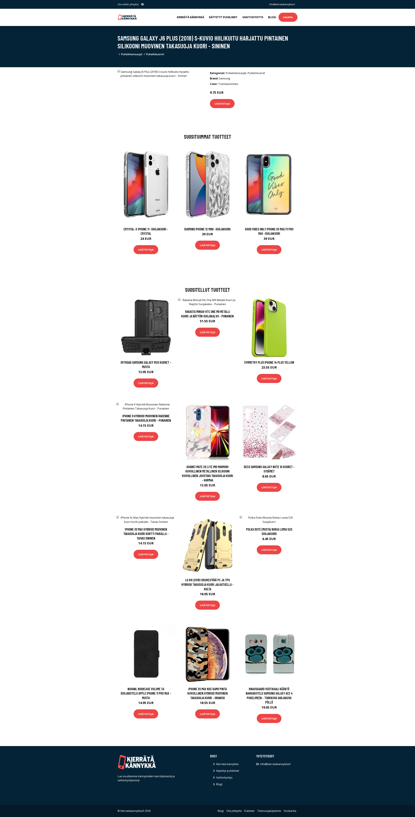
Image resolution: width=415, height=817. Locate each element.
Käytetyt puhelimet (223, 17)
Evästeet (249, 811)
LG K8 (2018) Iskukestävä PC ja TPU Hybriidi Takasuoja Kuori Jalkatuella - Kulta (207, 584)
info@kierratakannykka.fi (282, 4)
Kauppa (288, 17)
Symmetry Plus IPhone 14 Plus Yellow (269, 362)
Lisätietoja (222, 103)
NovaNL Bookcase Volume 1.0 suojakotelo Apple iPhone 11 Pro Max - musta (146, 693)
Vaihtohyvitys (252, 17)
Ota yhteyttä (234, 811)
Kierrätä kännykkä (190, 17)
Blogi (272, 17)
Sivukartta (290, 811)
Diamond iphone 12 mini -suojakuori (207, 229)
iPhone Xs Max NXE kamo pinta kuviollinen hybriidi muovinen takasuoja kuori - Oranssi (207, 693)
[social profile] (142, 4)
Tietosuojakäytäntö (269, 811)
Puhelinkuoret (155, 54)
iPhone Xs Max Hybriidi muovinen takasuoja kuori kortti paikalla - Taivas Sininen (146, 533)
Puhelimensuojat (131, 54)
